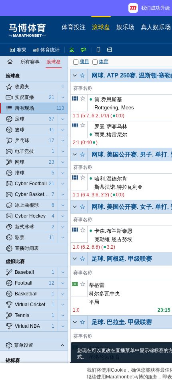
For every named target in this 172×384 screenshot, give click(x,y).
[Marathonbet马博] (27, 30)
